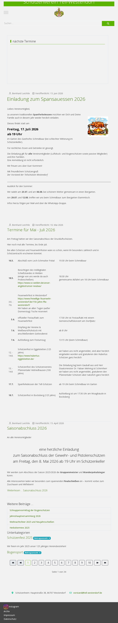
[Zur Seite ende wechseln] (105, 562)
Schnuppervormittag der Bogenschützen (30, 510)
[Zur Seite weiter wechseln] (97, 562)
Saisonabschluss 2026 (27, 428)
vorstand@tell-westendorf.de (87, 592)
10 (89, 562)
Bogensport (15, 552)
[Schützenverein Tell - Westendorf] (59, 12)
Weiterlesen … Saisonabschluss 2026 (27, 490)
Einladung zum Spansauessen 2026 (46, 99)
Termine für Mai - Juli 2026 (31, 229)
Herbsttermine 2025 (20, 527)
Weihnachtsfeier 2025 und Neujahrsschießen (32, 521)
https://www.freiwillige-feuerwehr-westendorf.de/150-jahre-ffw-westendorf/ (34, 301)
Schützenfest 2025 (19, 538)
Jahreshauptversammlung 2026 (25, 516)
